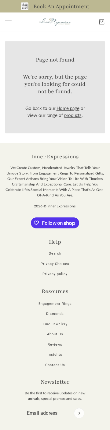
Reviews (55, 345)
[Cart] (101, 22)
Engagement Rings (55, 304)
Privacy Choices (55, 264)
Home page (68, 108)
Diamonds (55, 314)
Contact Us (55, 365)
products (73, 115)
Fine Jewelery (55, 324)
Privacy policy (55, 274)
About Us (55, 334)
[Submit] (79, 413)
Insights (55, 355)
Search (55, 254)
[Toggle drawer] (8, 22)
